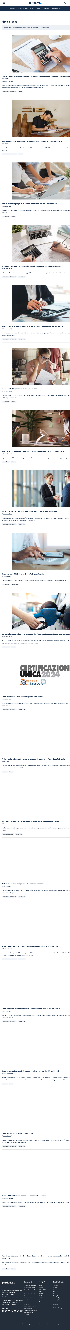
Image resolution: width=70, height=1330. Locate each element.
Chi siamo (55, 1285)
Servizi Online (15, 584)
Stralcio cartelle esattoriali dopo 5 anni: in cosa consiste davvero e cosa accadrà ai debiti (35, 1256)
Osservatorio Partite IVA (30, 1306)
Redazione (56, 1289)
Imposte (14, 401)
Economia (41, 1293)
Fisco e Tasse (29, 8)
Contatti (55, 1287)
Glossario (41, 1302)
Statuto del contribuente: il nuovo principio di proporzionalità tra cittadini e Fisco (33, 451)
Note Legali (56, 1300)
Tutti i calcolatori (28, 1304)
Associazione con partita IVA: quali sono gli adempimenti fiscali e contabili (30, 946)
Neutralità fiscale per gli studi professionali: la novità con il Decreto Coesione (31, 204)
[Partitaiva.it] (35, 3)
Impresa (12, 8)
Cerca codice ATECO (29, 1302)
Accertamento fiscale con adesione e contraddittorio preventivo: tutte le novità (32, 326)
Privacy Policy (56, 1296)
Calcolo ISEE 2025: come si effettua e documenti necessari (24, 1196)
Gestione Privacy (57, 1308)
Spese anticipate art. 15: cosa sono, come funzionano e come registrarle (29, 511)
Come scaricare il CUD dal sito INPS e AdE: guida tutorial (23, 574)
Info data (41, 1300)
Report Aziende (28, 1308)
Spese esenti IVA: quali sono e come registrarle (19, 389)
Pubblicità (55, 1292)
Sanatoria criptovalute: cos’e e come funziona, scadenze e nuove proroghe (30, 821)
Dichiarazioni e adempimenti (9, 91)
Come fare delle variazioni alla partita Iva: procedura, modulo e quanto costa (31, 1008)
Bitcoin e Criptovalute (8, 834)
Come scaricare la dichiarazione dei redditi (18, 1133)
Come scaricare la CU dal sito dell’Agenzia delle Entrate (22, 696)
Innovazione (54, 8)
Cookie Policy (56, 1298)
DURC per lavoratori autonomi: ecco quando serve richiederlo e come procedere (32, 141)
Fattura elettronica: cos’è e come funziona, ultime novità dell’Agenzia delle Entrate (33, 759)
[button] (5, 3)
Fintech (46, 8)
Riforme (13, 461)
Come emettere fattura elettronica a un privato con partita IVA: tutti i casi (30, 1071)
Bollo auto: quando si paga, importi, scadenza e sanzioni (23, 884)
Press (54, 1294)
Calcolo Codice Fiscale (29, 1287)
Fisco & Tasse (42, 1289)
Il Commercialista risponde (30, 1310)
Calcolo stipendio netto (30, 1285)
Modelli (40, 1297)
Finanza (38, 8)
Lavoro (20, 8)
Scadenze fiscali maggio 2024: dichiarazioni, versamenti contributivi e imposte (32, 266)
